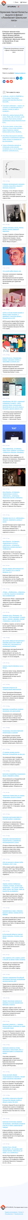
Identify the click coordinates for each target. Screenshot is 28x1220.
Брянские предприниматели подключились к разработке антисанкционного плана (12, 840)
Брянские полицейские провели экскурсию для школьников (13, 710)
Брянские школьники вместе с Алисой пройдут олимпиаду (12, 818)
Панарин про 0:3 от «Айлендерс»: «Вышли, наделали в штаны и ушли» (14, 519)
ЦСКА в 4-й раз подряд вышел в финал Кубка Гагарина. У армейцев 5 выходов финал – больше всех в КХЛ (13, 315)
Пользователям (9, 1213)
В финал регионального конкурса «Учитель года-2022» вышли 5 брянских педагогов (13, 186)
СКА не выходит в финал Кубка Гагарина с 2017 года (13, 863)
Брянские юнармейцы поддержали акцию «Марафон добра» (14, 775)
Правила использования (11, 1212)
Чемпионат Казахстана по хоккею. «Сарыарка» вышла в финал (14, 796)
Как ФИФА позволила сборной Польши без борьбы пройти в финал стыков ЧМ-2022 (12, 1100)
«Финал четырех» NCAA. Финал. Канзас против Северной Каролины (13, 229)
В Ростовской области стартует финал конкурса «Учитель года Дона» (13, 936)
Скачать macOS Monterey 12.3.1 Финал (13, 667)
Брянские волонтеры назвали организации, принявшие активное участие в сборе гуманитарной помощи (14, 1124)
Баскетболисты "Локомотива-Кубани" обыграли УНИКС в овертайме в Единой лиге (12, 359)
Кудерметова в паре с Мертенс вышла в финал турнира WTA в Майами (13, 912)
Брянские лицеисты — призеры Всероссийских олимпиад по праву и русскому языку (14, 1026)
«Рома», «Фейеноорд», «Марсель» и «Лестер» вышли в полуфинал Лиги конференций (14, 593)
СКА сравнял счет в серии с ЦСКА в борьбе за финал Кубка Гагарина (14, 958)
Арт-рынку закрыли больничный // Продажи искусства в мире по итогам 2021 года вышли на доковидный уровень (14, 643)
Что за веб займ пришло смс (12, 271)
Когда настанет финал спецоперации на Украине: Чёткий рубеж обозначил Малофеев (14, 1076)
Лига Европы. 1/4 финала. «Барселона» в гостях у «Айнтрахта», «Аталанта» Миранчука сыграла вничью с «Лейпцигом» (12, 545)
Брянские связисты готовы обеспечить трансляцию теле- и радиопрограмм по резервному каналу (13, 1050)
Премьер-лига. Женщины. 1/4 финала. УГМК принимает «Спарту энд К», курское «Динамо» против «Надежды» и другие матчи (14, 618)
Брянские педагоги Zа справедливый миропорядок (12, 688)
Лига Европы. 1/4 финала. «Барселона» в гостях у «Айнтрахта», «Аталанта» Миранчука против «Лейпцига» (13, 494)
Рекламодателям (18, 1213)
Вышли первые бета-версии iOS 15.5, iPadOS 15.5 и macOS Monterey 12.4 (13, 570)
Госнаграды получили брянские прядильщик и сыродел (13, 731)
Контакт (21, 1212)
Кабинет (24, 2)
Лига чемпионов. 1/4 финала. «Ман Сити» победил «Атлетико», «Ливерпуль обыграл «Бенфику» (14, 450)
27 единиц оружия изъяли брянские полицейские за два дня (14, 753)
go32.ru (11, 68)
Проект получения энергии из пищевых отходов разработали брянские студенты (13, 1002)
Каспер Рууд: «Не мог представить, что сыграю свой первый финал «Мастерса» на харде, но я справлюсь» (12, 1149)
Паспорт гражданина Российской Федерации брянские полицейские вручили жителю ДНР (14, 979)
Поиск (16, 2)
